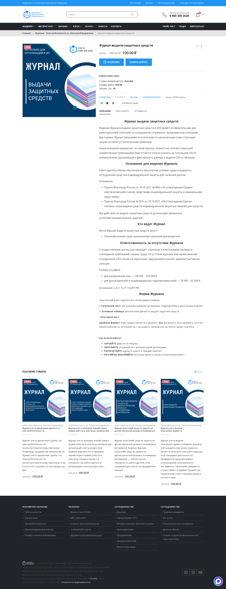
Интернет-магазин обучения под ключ (135, 523)
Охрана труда (31, 518)
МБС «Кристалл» (78, 518)
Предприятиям (124, 535)
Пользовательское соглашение (178, 523)
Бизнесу (149, 3)
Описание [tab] (105, 111)
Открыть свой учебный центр (85, 523)
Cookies (93, 578)
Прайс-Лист (169, 26)
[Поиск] (132, 14)
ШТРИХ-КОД (105, 97)
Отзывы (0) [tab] (140, 111)
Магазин (62, 26)
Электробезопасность (35, 523)
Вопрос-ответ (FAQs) (80, 512)
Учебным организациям (192, 3)
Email (101, 103)
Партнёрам (135, 3)
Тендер (182, 26)
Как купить (168, 518)
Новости (102, 26)
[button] (195, 371)
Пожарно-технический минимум (40, 535)
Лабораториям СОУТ (127, 518)
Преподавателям (166, 3)
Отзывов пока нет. (151, 97)
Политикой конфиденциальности (75, 582)
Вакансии (121, 512)
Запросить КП (197, 26)
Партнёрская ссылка (130, 103)
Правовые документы (173, 512)
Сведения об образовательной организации (44, 3)
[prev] (197, 46)
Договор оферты (171, 529)
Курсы (76, 26)
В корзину (113, 62)
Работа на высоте (33, 512)
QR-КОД (134, 97)
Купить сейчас (139, 62)
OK (113, 103)
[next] (201, 46)
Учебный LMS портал (81, 529)
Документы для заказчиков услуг (86, 535)
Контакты (116, 26)
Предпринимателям (126, 541)
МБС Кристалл (45, 26)
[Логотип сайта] (34, 14)
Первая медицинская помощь (39, 529)
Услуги (88, 26)
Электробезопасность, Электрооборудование (42, 425)
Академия (27, 26)
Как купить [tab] (122, 111)
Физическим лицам (126, 547)
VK (107, 103)
